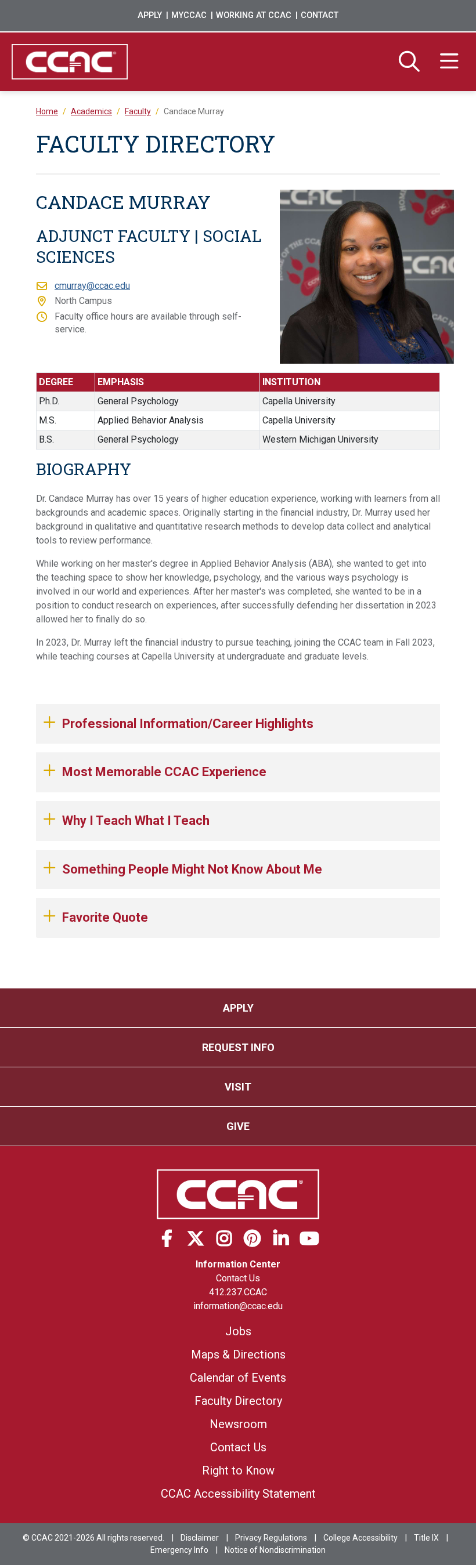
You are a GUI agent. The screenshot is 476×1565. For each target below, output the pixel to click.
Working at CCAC (253, 15)
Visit (238, 1087)
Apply (150, 15)
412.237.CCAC (238, 1292)
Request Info (238, 1047)
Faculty (138, 111)
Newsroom (238, 1424)
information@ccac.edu (238, 1306)
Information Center (238, 1264)
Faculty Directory (238, 1401)
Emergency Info (179, 1550)
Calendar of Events (238, 1378)
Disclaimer (200, 1537)
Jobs (238, 1331)
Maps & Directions (238, 1354)
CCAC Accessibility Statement (238, 1494)
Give (238, 1126)
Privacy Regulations (271, 1537)
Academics (91, 111)
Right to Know (238, 1470)
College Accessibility (360, 1537)
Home (47, 111)
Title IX (426, 1537)
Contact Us (238, 1278)
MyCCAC (189, 15)
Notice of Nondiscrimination (275, 1550)
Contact (319, 15)
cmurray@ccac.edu (92, 285)
